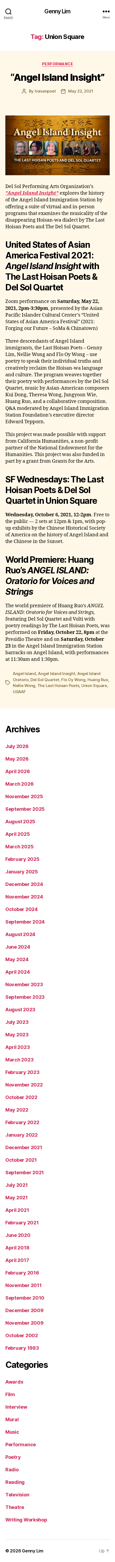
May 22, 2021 (80, 91)
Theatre (14, 1507)
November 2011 (23, 1285)
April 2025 (17, 834)
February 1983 (22, 1348)
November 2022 (24, 1085)
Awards (14, 1382)
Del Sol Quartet (44, 679)
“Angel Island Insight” (57, 77)
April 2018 (17, 1248)
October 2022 (21, 1097)
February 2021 (22, 1222)
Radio (12, 1469)
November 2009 (24, 1323)
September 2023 (25, 997)
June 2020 (17, 1235)
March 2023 (19, 1059)
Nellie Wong (24, 685)
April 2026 (17, 771)
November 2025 (24, 796)
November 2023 (24, 984)
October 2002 (21, 1335)
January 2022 (21, 1135)
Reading (15, 1482)
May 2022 (16, 1110)
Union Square (94, 685)
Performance (57, 64)
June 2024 (17, 947)
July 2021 (16, 1185)
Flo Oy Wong (73, 679)
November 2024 (24, 897)
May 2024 (17, 959)
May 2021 (16, 1197)
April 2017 (17, 1260)
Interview (16, 1407)
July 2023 (17, 1022)
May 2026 (17, 759)
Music (12, 1432)
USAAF (19, 691)
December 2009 (24, 1310)
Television (17, 1494)
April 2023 (17, 1047)
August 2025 (20, 821)
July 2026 (17, 746)
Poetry (13, 1457)
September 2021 (24, 1172)
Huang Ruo (97, 679)
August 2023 (20, 1009)
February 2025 (22, 859)
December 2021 (23, 1147)
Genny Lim (57, 11)
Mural (12, 1419)
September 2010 (24, 1298)
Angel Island (24, 673)
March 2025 (19, 846)
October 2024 (21, 909)
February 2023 (22, 1072)
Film (10, 1394)
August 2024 (20, 934)
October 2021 (21, 1160)
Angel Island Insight (56, 673)
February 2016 (22, 1273)
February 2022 (22, 1122)
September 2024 (25, 922)
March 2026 (19, 784)
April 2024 (17, 972)
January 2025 (21, 871)
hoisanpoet (45, 91)
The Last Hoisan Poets (58, 685)
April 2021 (17, 1210)
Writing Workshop (26, 1520)
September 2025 (25, 809)
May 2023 (17, 1034)
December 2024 (24, 884)
